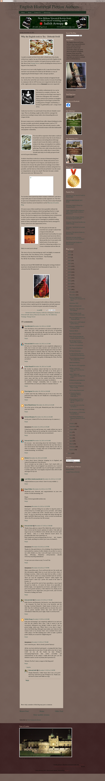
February (72, 446)
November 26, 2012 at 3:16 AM (42, 366)
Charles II (57, 312)
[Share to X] (52, 310)
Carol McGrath (29, 326)
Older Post (59, 711)
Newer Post (24, 711)
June (71, 435)
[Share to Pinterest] (54, 310)
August (72, 429)
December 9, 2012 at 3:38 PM (47, 670)
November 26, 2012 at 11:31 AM (52, 479)
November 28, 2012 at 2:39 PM (40, 546)
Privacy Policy (70, 469)
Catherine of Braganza (47, 312)
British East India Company (33, 312)
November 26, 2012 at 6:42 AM (44, 417)
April (71, 441)
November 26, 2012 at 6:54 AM (40, 427)
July (71, 432)
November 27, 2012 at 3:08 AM (43, 525)
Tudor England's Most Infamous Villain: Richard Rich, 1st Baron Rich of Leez (75, 212)
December (73, 292)
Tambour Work (73, 331)
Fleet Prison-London (75, 333)
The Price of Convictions (76, 345)
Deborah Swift (25, 314)
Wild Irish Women (74, 362)
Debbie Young (28, 619)
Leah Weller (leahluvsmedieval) (33, 479)
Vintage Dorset (35, 63)
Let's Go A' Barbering (75, 383)
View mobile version (41, 715)
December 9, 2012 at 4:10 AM (41, 619)
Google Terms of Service (73, 472)
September (73, 426)
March (72, 444)
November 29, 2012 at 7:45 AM (43, 600)
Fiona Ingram (28, 391)
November (73, 295)
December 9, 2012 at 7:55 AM (40, 642)
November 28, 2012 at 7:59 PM (40, 568)
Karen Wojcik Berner (30, 405)
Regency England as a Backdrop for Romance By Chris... (77, 299)
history (32, 314)
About (29, 12)
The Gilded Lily (52, 314)
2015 (69, 281)
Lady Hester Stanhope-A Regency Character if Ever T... (77, 418)
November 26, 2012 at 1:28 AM (42, 326)
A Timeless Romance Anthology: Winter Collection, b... (75, 395)
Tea (47, 314)
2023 (69, 260)
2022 (69, 263)
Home (23, 12)
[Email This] (49, 310)
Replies (29, 667)
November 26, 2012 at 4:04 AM (41, 391)
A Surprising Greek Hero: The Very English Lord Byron (76, 401)
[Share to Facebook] (53, 310)
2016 (69, 278)
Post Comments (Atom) (34, 720)
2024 (69, 257)
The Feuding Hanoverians (76, 390)
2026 (69, 252)
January (72, 449)
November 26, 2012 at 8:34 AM (38, 458)
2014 (69, 283)
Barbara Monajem (30, 417)
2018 (69, 272)
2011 (69, 453)
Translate (78, 462)
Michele (27, 458)
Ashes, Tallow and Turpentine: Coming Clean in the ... (77, 376)
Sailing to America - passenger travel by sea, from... (76, 370)
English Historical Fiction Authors (49, 6)
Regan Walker (28, 489)
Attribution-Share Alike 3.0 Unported (70, 766)
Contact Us (37, 12)
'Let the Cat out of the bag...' (77, 409)
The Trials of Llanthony (76, 348)
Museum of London (39, 314)
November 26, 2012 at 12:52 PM (41, 506)
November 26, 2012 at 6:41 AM (45, 405)
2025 (69, 254)
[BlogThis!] (50, 310)
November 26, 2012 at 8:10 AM (42, 440)
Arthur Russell (29, 366)
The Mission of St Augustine (77, 365)
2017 (69, 275)
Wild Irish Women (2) (75, 306)
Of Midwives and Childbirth (77, 380)
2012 (69, 289)
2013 (69, 286)
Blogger (67, 770)
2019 (69, 269)
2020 (69, 266)
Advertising (47, 12)
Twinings (23, 317)
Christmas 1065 (73, 303)
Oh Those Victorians (75, 351)
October (72, 423)
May (71, 438)
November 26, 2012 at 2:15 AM (42, 343)
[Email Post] (46, 310)
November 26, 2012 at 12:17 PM (42, 489)
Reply (26, 338)
